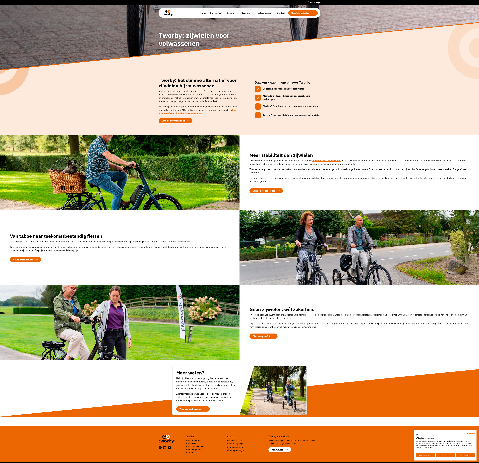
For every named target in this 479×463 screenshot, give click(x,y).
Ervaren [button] (231, 12)
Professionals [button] (264, 12)
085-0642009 (236, 447)
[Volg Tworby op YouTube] (169, 448)
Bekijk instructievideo (264, 190)
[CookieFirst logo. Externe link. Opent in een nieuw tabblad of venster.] (417, 435)
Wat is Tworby (193, 440)
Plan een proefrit (261, 336)
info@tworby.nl (237, 450)
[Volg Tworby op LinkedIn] (165, 448)
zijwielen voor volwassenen (326, 160)
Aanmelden (278, 449)
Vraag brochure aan (23, 259)
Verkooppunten (194, 449)
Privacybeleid (469, 433)
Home (203, 12)
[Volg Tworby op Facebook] (160, 448)
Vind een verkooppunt (173, 120)
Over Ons (191, 443)
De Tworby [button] (215, 12)
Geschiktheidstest (300, 12)
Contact (281, 12)
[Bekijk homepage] (167, 12)
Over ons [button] (245, 12)
